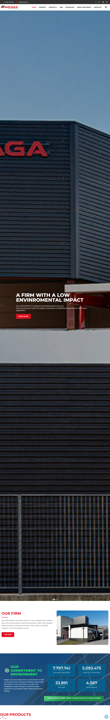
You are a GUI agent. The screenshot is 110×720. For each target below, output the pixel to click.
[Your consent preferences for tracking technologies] (2, 717)
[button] (1, 306)
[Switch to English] (106, 2)
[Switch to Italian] (103, 2)
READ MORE (23, 319)
